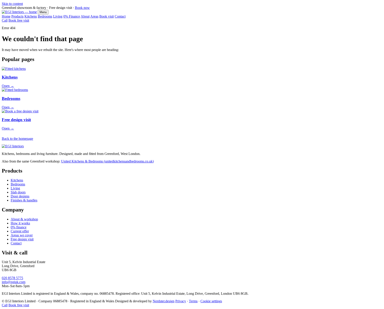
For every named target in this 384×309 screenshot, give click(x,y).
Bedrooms (45, 16)
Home (6, 16)
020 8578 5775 (12, 278)
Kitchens (30, 16)
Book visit (106, 16)
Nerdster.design (163, 301)
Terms (193, 301)
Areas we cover (22, 235)
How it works (20, 223)
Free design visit (22, 239)
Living (57, 16)
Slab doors (18, 192)
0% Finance (71, 16)
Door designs (20, 196)
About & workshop (24, 219)
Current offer (20, 231)
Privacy (180, 301)
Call (5, 20)
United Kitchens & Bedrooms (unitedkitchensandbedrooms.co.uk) (107, 161)
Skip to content (12, 4)
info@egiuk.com (13, 282)
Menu (43, 12)
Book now (82, 8)
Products (17, 16)
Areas (94, 16)
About (85, 16)
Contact (120, 16)
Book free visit (18, 20)
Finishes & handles (24, 200)
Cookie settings (211, 301)
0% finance (18, 227)
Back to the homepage (17, 138)
